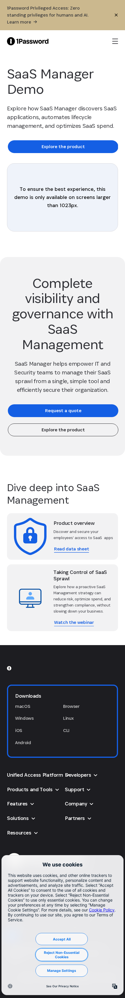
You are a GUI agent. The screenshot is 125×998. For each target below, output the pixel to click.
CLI (66, 730)
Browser (71, 706)
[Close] (116, 15)
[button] (62, 696)
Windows (24, 718)
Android (23, 742)
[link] (63, 146)
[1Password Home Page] (28, 41)
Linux (68, 718)
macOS (22, 706)
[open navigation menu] (115, 41)
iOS (18, 730)
